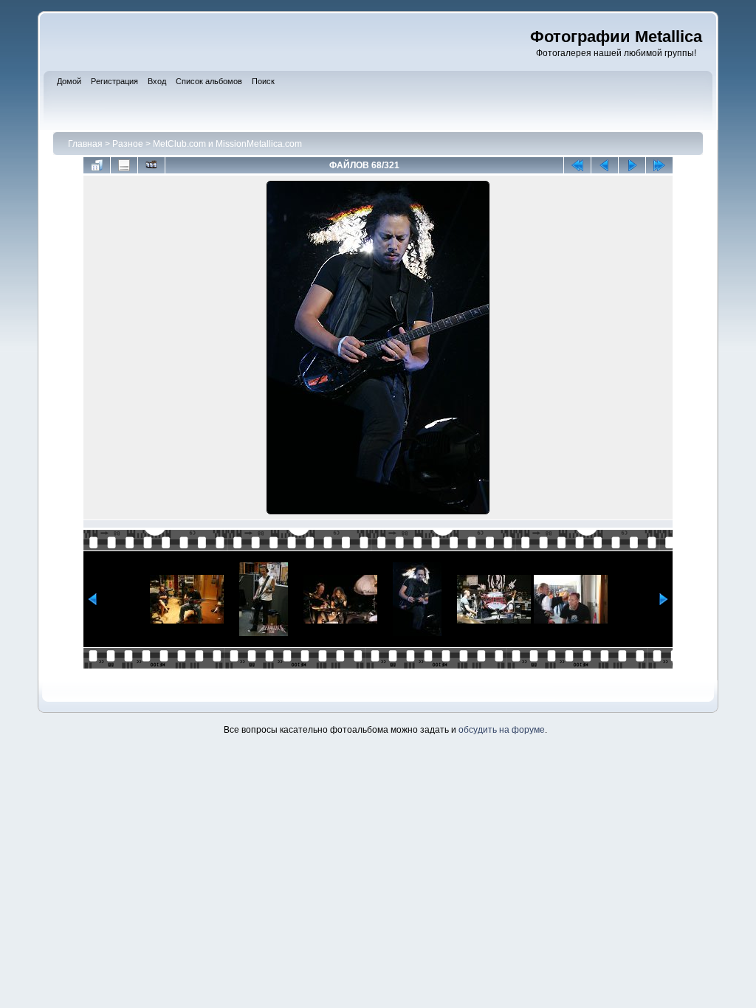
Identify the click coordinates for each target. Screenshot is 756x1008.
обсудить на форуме (501, 730)
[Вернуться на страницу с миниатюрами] (96, 165)
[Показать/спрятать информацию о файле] (124, 165)
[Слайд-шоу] (151, 165)
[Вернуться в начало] (577, 165)
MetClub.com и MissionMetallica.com (227, 144)
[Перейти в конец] (659, 165)
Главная (85, 144)
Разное (127, 144)
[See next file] (632, 165)
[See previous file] (604, 165)
